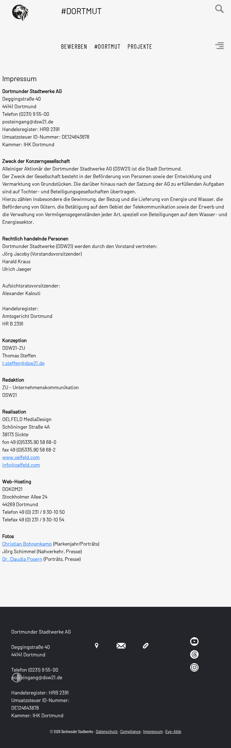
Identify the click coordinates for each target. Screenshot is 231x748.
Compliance (130, 731)
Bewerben (74, 46)
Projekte (140, 46)
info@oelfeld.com (21, 465)
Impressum (153, 731)
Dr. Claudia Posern (22, 559)
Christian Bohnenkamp (27, 544)
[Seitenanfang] (217, 736)
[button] (219, 8)
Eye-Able (173, 731)
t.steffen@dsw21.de (23, 363)
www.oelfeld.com (21, 457)
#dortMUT (107, 46)
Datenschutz (107, 731)
